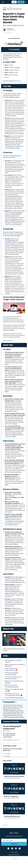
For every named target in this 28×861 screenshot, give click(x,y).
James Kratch (10, 28)
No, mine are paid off (9, 735)
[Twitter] (8, 848)
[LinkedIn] (12, 848)
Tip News (5, 7)
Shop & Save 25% (8, 340)
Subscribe (21, 2)
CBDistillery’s (6, 316)
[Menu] (26, 2)
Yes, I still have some (9, 733)
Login (14, 2)
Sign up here (16, 81)
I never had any (7, 737)
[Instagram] (19, 848)
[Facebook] (15, 848)
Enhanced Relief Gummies (10, 325)
